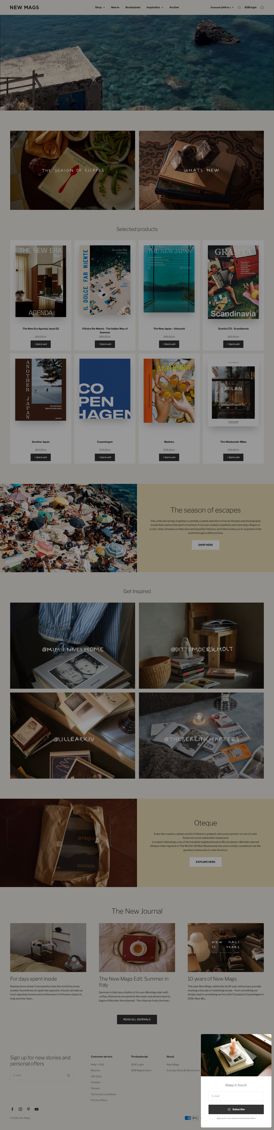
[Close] (264, 1040)
